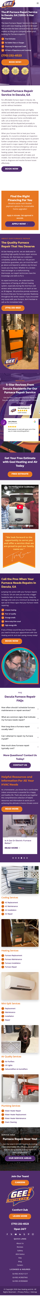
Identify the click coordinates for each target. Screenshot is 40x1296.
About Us (20, 1243)
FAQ (20, 1258)
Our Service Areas (20, 1158)
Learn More (20, 1216)
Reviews (20, 1247)
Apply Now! (19, 224)
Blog (20, 1261)
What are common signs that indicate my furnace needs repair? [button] (18, 718)
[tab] (13, 858)
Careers (20, 1182)
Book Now (11, 169)
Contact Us (20, 765)
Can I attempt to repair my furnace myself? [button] (17, 737)
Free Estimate (20, 474)
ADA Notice (20, 1254)
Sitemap (34, 1292)
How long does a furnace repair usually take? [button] (15, 728)
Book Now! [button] (15, 62)
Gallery (20, 1250)
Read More (12, 809)
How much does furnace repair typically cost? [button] (15, 747)
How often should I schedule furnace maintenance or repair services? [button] (18, 709)
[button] (20, 410)
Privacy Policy (23, 1292)
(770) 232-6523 (11, 55)
